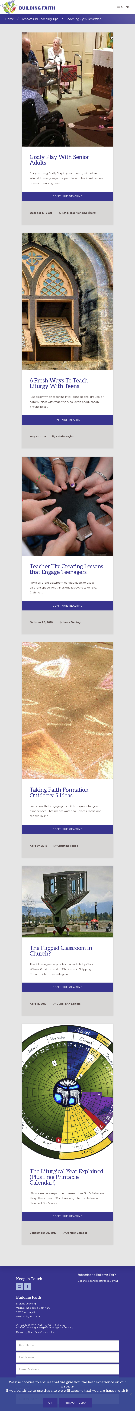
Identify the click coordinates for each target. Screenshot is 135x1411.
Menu (126, 7)
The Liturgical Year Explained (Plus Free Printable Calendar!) (66, 1177)
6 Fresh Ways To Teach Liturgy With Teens (59, 383)
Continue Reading (73, 198)
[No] (130, 1394)
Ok (50, 1402)
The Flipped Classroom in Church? (61, 951)
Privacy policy (76, 1402)
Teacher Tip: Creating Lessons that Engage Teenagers (66, 569)
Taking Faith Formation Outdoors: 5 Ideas (59, 793)
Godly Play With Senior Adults (59, 160)
